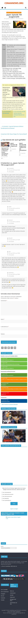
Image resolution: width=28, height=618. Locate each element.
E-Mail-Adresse (5, 326)
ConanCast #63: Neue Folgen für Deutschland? (14, 135)
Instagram (3, 593)
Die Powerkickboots (7, 500)
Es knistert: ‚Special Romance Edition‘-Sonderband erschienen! (12, 127)
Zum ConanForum (5, 591)
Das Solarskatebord (7, 492)
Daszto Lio (14, 18)
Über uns (12, 591)
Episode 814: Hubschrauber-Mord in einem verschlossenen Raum (5, 151)
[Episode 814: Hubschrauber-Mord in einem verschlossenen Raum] (5, 142)
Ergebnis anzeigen (14, 508)
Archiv (2, 546)
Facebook (3, 598)
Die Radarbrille (6, 498)
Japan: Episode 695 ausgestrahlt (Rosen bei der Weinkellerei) (22, 147)
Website (3, 334)
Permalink (11, 171)
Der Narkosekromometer (8, 494)
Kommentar (4, 300)
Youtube (2, 600)
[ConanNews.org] (2, 7)
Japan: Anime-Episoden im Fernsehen (14, 12)
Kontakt (11, 595)
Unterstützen (12, 593)
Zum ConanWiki (4, 589)
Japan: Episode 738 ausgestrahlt (13, 145)
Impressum (12, 597)
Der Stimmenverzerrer (7, 496)
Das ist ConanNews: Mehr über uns (9, 566)
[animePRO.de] (21, 575)
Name (2, 319)
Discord (2, 595)
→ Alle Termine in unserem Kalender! (9, 404)
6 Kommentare (20, 18)
